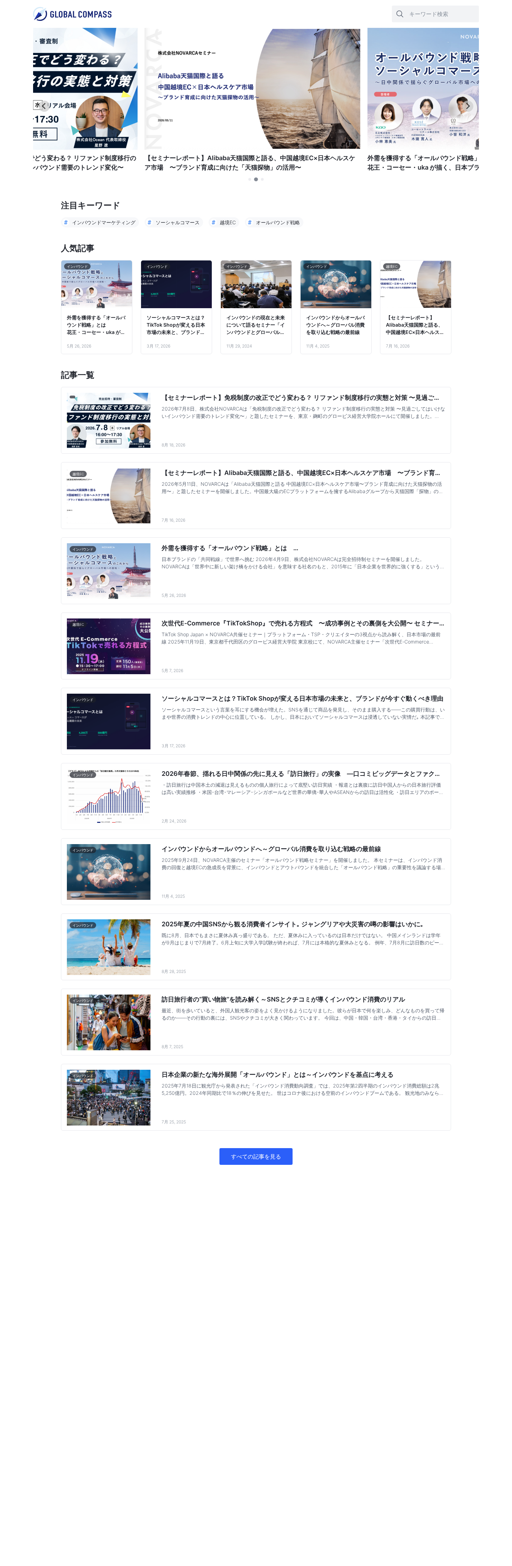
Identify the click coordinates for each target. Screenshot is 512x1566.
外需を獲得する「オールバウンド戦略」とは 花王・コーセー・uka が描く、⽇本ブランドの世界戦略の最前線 (96, 325)
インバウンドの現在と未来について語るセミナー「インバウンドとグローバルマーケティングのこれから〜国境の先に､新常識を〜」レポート (255, 325)
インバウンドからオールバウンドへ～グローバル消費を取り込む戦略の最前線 (335, 324)
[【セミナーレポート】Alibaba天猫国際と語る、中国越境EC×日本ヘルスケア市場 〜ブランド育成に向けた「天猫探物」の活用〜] (252, 147)
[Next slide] (467, 106)
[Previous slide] (44, 106)
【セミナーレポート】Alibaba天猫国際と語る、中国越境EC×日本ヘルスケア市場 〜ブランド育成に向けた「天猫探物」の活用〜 (415, 325)
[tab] (249, 179)
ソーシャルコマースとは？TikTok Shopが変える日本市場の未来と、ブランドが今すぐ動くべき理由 (176, 325)
